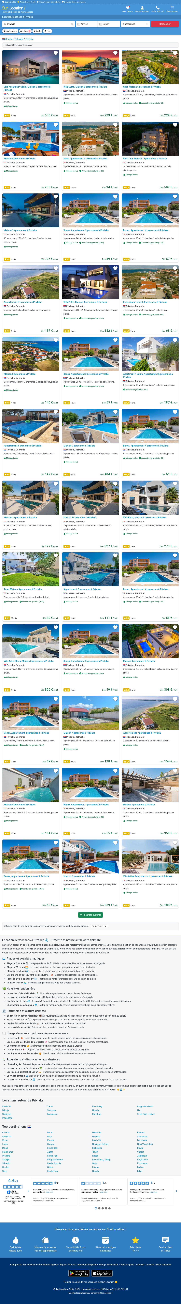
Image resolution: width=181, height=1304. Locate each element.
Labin (5, 1144)
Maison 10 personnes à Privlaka (20, 230)
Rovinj (140, 1148)
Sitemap (140, 1264)
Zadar (50, 1106)
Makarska (97, 1148)
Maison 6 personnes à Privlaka (79, 876)
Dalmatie (96, 1132)
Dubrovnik (142, 1140)
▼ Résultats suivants (90, 915)
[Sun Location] (13, 8)
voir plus (49, 1192)
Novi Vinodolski (145, 1144)
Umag (5, 1148)
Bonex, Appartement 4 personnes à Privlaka (145, 230)
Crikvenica (142, 1136)
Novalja (95, 1110)
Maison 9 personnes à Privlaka (79, 445)
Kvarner (141, 1132)
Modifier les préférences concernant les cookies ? (91, 1293)
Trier (48, 31)
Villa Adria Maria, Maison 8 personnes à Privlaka (29, 661)
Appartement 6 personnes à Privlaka (22, 445)
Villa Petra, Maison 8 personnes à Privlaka (85, 302)
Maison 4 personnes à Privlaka (79, 733)
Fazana (50, 1140)
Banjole (50, 1144)
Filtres (26, 31)
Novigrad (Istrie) (100, 1144)
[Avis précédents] (29, 1191)
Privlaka (6, 1155)
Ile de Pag (97, 1106)
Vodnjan (6, 1159)
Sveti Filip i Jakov (146, 1114)
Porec (5, 1140)
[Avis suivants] (176, 1191)
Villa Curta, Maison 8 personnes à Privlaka (85, 86)
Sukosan (51, 1110)
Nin (138, 1110)
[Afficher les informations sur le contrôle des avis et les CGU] (24, 1197)
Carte (38, 31)
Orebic (50, 1167)
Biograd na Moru (145, 1106)
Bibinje (5, 1110)
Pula (49, 1136)
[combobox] (38, 24)
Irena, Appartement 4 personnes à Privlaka (145, 302)
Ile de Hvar (52, 1171)
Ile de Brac (7, 1152)
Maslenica (52, 1114)
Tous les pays (127, 1264)
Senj (4, 1171)
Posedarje (7, 1118)
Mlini (139, 1171)
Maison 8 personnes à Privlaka (19, 158)
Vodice (140, 1152)
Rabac (95, 1155)
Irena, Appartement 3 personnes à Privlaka (85, 158)
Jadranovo (142, 1155)
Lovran (95, 1167)
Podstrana (142, 1163)
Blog (102, 1264)
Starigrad (6, 1114)
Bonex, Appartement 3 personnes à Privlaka (86, 230)
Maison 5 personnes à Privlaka (19, 374)
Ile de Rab (52, 1148)
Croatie (5, 1132)
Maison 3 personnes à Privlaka (139, 804)
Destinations (11, 31)
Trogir (95, 1152)
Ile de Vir (6, 1106)
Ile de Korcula (54, 1163)
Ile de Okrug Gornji (101, 1159)
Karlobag (96, 1114)
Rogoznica (142, 1159)
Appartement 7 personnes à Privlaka (22, 302)
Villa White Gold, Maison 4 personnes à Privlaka (147, 876)
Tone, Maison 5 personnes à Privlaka (23, 589)
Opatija (5, 1167)
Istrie (49, 1132)
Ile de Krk (7, 1136)
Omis (94, 1163)
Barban (140, 1167)
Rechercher (165, 24)
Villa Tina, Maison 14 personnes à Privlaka (145, 158)
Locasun (150, 1264)
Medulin (96, 1136)
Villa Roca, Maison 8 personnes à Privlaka (144, 517)
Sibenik (6, 1163)
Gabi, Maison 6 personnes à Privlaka (142, 86)
